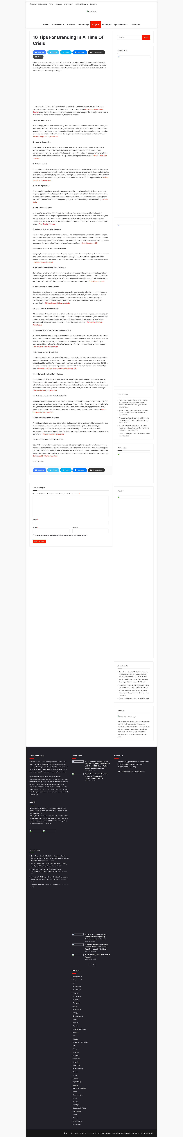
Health (75, 1039)
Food (74, 1036)
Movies (75, 1072)
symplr (102, 281)
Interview (76, 1059)
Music (75, 1075)
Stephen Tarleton (39, 390)
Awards (75, 993)
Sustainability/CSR (79, 1108)
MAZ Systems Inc (51, 137)
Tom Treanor (38, 347)
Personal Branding (79, 1088)
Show (75, 1091)
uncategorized (78, 1121)
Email (35, 527)
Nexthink (49, 262)
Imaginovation (45, 180)
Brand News (56, 24)
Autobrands (77, 986)
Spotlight (76, 1105)
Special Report (121, 24)
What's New (77, 1124)
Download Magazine (81, 4)
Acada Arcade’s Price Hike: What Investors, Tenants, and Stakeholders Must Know (96, 776)
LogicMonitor (52, 390)
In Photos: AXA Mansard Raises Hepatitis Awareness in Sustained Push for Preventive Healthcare (134, 428)
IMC (74, 1045)
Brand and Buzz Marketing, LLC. (65, 369)
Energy (75, 1013)
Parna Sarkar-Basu (45, 369)
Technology (83, 24)
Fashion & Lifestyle (79, 1029)
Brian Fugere (94, 281)
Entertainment (78, 1016)
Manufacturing (78, 1068)
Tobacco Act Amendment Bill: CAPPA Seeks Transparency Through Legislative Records (95, 936)
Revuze (52, 224)
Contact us (93, 4)
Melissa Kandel (51, 303)
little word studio (63, 303)
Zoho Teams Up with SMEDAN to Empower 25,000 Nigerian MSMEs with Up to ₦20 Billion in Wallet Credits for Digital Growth (133, 402)
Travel (75, 1114)
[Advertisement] (71, 89)
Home (51, 4)
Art (74, 983)
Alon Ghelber (43, 224)
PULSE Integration (50, 456)
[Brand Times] (91, 11)
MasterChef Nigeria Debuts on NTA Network (134, 433)
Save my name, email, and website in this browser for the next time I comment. (61, 535)
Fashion (75, 1022)
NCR (95, 243)
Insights (95, 24)
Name (35, 519)
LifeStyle (134, 24)
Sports (75, 1101)
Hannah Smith (97, 156)
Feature (75, 1032)
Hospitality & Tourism (80, 1042)
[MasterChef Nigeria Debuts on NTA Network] (78, 958)
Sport (75, 1098)
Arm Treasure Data (50, 347)
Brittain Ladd (38, 456)
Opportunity (77, 1082)
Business (71, 24)
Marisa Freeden (49, 434)
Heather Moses (40, 262)
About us (59, 4)
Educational (77, 1009)
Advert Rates (68, 4)
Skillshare (49, 412)
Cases (75, 1006)
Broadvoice (59, 434)
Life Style (76, 1065)
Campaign (76, 1003)
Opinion (75, 1078)
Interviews (76, 1062)
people (75, 1085)
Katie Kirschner (87, 243)
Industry (106, 24)
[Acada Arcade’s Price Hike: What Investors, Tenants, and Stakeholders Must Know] (78, 852)
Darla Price (91, 322)
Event (75, 1019)
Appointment (77, 976)
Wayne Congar (38, 137)
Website (75, 527)
